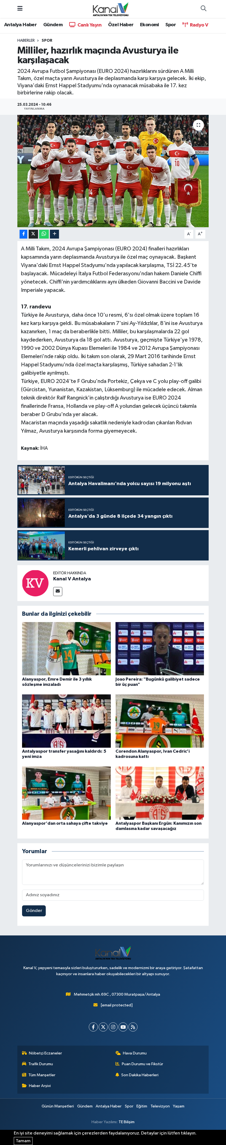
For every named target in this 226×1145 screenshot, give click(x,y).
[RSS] (133, 1027)
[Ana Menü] (20, 9)
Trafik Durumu (40, 1064)
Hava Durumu (135, 1053)
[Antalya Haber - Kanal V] (110, 8)
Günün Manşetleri (58, 1106)
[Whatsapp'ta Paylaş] (44, 234)
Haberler (26, 41)
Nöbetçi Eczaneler (45, 1053)
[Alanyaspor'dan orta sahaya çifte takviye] (66, 792)
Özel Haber (121, 24)
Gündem (53, 24)
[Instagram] (113, 1027)
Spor (170, 24)
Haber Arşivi (40, 1086)
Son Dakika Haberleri (139, 1075)
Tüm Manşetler (41, 1075)
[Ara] (203, 9)
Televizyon (160, 1106)
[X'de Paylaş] (33, 234)
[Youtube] (123, 1027)
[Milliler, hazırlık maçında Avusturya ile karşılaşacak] (113, 171)
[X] (103, 1027)
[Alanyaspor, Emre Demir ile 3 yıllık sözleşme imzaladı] (66, 648)
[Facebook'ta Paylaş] (23, 234)
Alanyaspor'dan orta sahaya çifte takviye (65, 823)
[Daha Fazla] (54, 234)
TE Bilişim (126, 1122)
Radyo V (198, 25)
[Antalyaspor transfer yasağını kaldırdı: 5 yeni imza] (66, 720)
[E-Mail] (57, 591)
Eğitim (141, 1106)
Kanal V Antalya (72, 579)
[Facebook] (93, 1027)
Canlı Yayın (88, 25)
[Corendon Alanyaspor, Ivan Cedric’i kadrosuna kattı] (159, 720)
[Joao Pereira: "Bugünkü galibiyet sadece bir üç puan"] (159, 648)
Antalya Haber (20, 24)
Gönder (34, 910)
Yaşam (178, 1106)
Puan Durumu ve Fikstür (142, 1064)
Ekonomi (149, 24)
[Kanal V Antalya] (35, 583)
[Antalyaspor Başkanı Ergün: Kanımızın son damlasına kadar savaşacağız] (159, 792)
